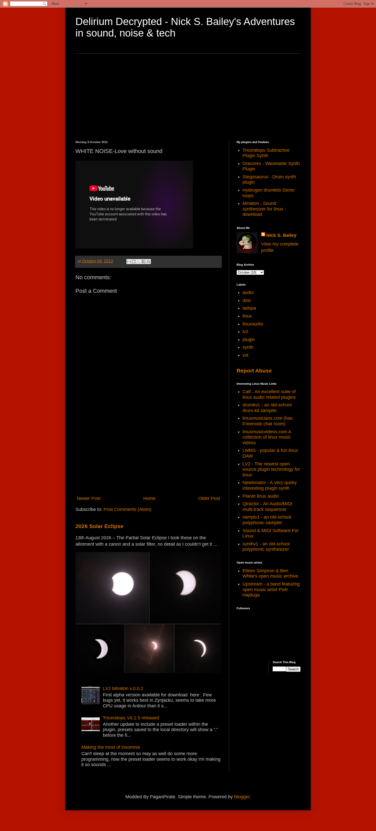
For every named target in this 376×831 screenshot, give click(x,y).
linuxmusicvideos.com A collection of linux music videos (266, 437)
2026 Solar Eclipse (99, 526)
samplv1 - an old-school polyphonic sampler (266, 519)
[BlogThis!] (133, 261)
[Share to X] (138, 261)
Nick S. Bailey (281, 235)
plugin (248, 339)
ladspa (249, 308)
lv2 (245, 331)
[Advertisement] (188, 97)
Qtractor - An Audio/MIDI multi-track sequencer (267, 506)
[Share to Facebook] (143, 261)
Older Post (209, 498)
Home (149, 498)
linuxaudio (252, 323)
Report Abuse (254, 370)
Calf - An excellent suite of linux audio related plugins (269, 394)
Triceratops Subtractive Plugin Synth (266, 153)
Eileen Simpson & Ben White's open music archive (270, 573)
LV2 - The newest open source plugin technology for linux (271, 469)
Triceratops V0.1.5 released (131, 717)
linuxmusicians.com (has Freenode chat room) (267, 421)
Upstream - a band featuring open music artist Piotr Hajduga (271, 589)
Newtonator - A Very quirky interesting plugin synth (269, 485)
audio (248, 292)
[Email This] (128, 261)
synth (247, 347)
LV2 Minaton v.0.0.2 (123, 688)
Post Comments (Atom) (127, 509)
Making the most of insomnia (110, 747)
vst (245, 355)
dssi (246, 300)
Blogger (242, 796)
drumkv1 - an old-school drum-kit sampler (267, 407)
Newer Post (89, 498)
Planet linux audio (260, 496)
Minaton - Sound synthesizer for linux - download (264, 209)
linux (247, 316)
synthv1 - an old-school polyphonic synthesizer (266, 546)
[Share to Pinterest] (148, 261)
